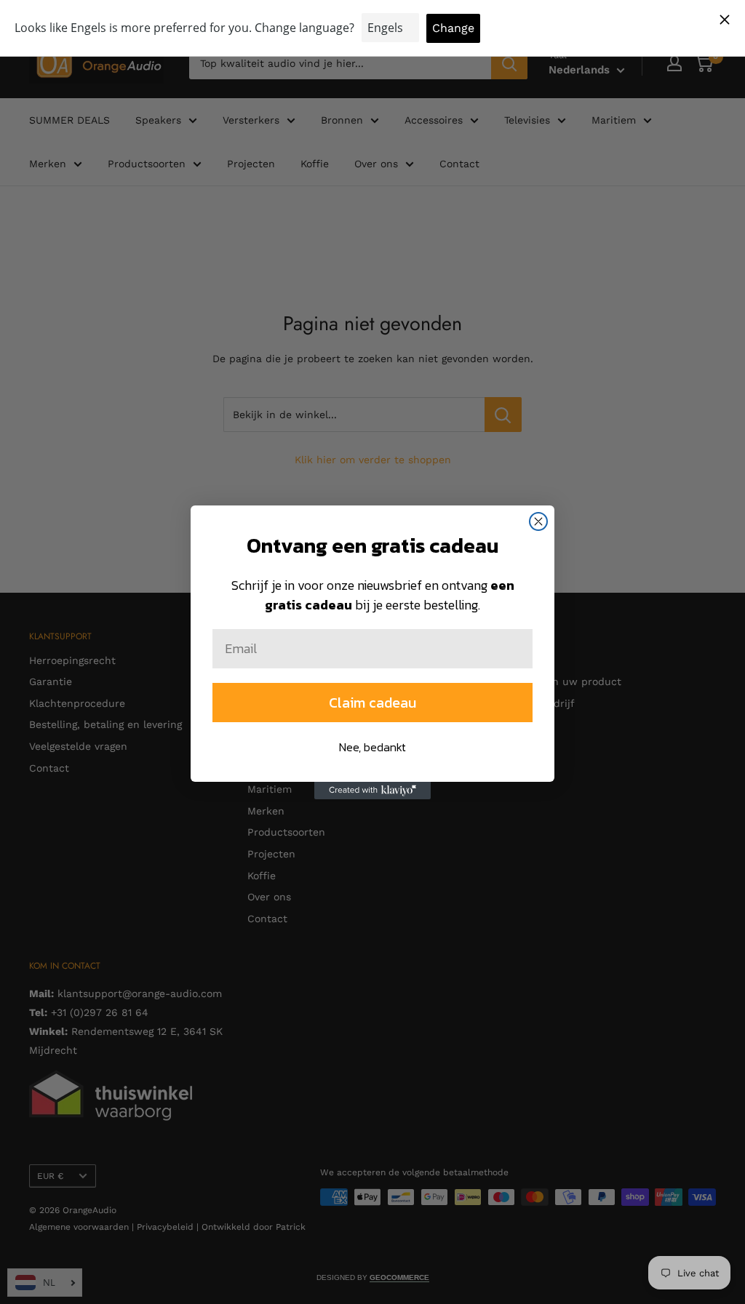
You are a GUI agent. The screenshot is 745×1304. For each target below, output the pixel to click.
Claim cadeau (372, 702)
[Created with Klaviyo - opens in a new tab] (372, 790)
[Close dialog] (538, 521)
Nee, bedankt (372, 747)
